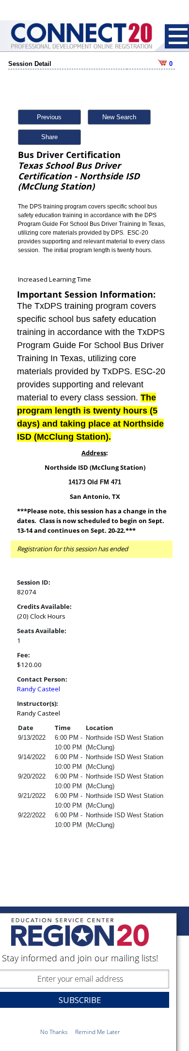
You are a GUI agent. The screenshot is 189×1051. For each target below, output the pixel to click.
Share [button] (49, 137)
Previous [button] (49, 117)
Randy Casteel (38, 689)
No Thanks (54, 1032)
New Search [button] (119, 117)
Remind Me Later (97, 1032)
